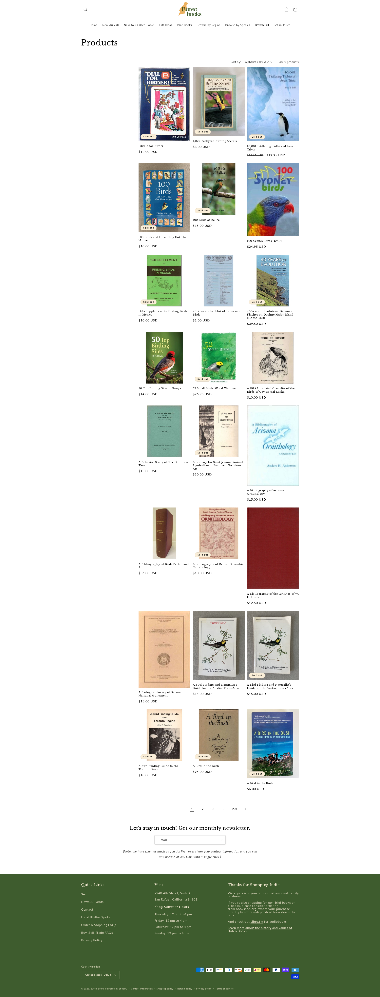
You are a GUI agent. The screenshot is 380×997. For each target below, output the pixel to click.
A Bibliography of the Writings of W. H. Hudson (273, 595)
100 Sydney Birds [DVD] (264, 241)
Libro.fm (257, 921)
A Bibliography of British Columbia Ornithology (218, 566)
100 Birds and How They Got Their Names (164, 239)
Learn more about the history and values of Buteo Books (260, 929)
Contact (87, 909)
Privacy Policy (91, 940)
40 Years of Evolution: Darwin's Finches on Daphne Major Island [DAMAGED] (270, 315)
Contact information (142, 988)
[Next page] (245, 808)
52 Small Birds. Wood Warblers (215, 388)
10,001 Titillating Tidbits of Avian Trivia (271, 148)
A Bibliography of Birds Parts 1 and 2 (164, 566)
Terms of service (225, 988)
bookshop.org (246, 909)
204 (234, 809)
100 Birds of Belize (206, 220)
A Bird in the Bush (206, 766)
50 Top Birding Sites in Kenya (160, 388)
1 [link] (192, 809)
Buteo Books (97, 988)
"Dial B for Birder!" (152, 146)
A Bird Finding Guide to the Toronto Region (158, 768)
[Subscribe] (221, 840)
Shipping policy (165, 988)
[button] (85, 9)
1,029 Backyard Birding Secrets (215, 141)
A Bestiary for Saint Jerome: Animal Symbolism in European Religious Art (218, 466)
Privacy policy (204, 988)
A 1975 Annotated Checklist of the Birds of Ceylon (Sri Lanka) (271, 390)
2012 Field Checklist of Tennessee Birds (216, 313)
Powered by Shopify (116, 988)
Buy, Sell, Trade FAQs (97, 932)
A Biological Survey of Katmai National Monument (160, 694)
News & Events (92, 901)
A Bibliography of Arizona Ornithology (265, 492)
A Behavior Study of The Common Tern (163, 464)
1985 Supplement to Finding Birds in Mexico (163, 313)
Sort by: (236, 62)
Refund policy (184, 988)
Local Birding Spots (95, 917)
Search (86, 894)
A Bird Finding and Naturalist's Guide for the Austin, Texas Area (216, 686)
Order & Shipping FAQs (98, 925)
